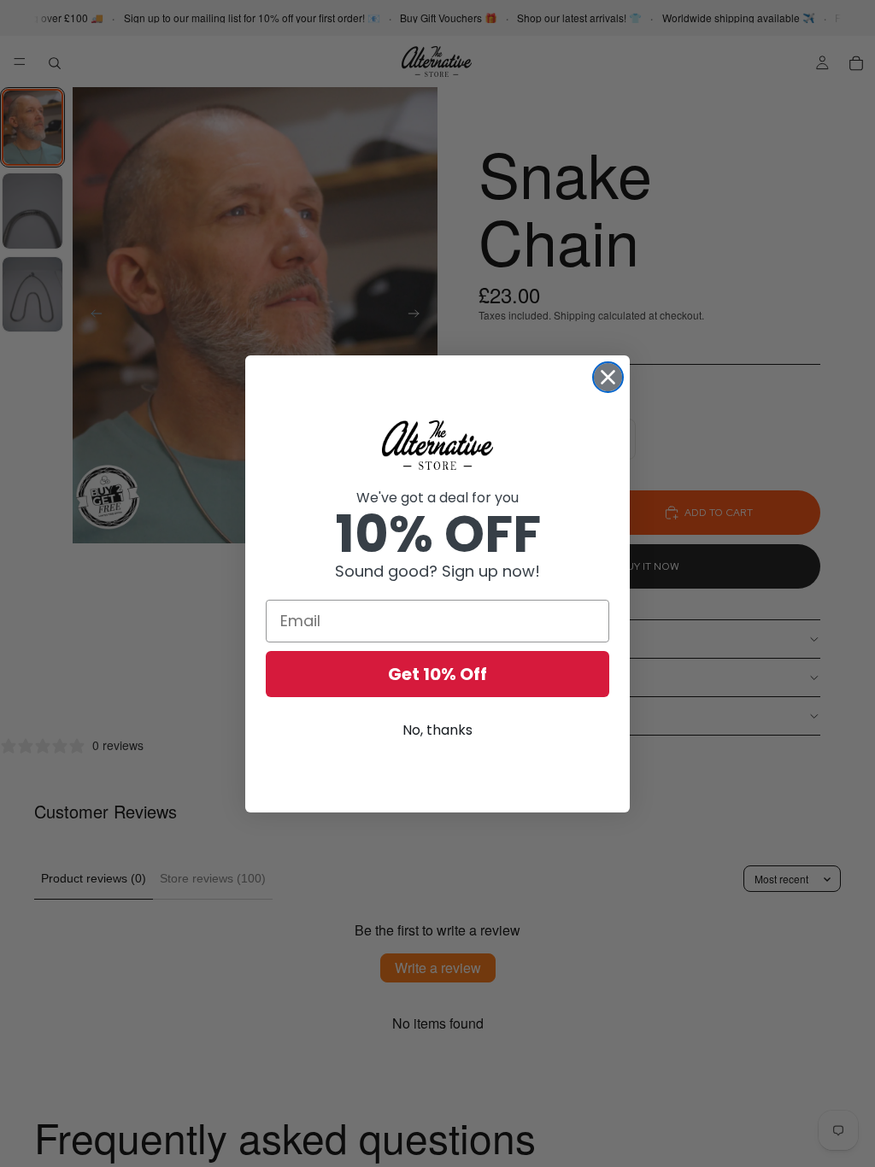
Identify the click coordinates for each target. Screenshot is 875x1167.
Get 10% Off (437, 674)
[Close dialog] (608, 377)
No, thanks (437, 730)
